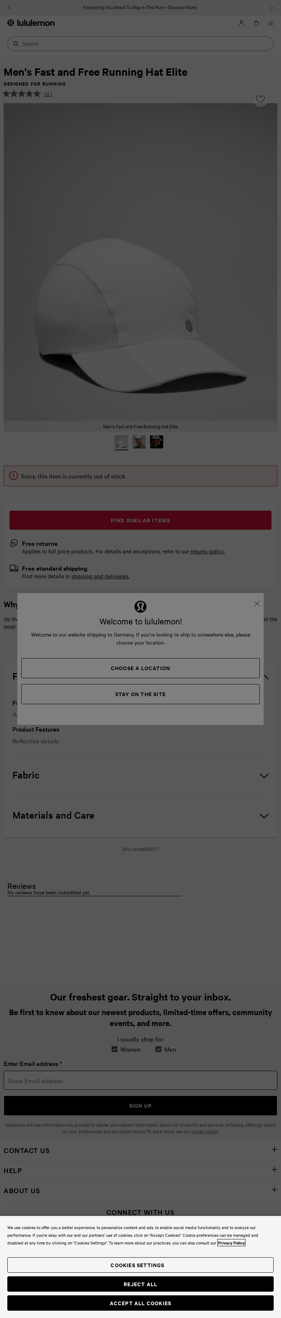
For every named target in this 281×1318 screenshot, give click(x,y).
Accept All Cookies (141, 1303)
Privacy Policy (231, 1243)
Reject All (141, 1284)
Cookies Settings (137, 1265)
